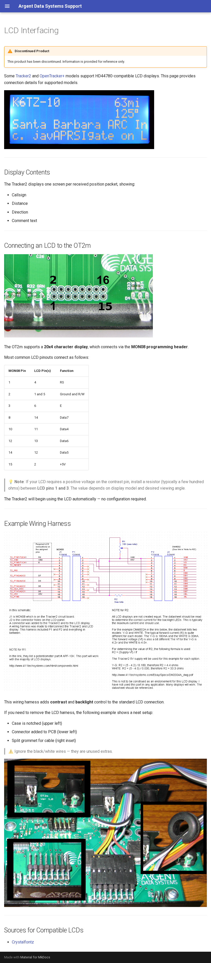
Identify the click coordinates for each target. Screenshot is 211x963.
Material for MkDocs (35, 957)
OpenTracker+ (52, 76)
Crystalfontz (23, 942)
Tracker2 (23, 76)
